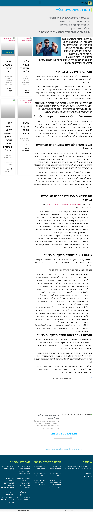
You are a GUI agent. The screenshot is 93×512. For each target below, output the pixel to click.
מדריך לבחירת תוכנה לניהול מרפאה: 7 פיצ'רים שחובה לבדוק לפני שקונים (7, 497)
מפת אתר (89, 473)
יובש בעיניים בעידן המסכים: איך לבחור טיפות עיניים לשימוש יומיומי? (23, 483)
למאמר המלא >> (25, 91)
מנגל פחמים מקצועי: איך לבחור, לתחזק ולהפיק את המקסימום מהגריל (7, 483)
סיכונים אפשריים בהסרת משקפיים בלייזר (63, 204)
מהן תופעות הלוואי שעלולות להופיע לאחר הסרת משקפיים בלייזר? (7, 136)
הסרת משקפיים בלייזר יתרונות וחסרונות (39, 482)
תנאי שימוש (88, 476)
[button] (40, 2)
